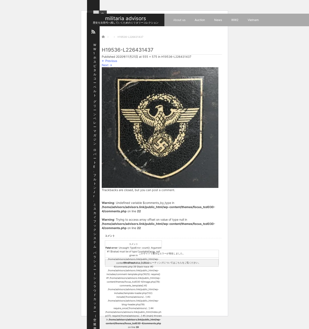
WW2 (234, 20)
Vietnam (253, 20)
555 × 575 (150, 56)
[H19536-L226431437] (160, 127)
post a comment (163, 190)
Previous (109, 61)
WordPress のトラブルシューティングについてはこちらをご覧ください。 (162, 262)
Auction (200, 20)
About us (179, 20)
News (218, 20)
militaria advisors (125, 18)
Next (107, 65)
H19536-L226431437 (176, 56)
